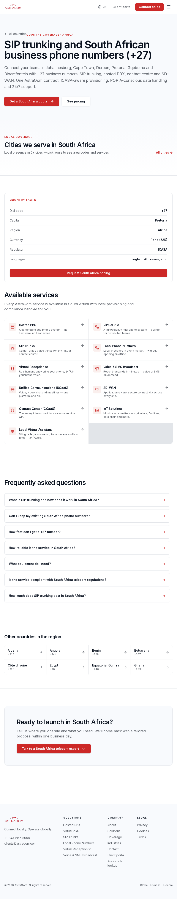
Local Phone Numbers (79, 843)
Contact (113, 849)
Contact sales (149, 7)
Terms (141, 837)
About (111, 825)
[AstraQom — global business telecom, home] (13, 6)
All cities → (164, 152)
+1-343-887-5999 (17, 838)
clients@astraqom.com (20, 843)
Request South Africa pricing (88, 273)
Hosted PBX (72, 825)
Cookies (143, 831)
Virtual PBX (71, 831)
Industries (114, 843)
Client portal (121, 7)
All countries (17, 34)
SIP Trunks (70, 837)
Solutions (113, 831)
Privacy (142, 825)
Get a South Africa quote (28, 101)
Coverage (114, 837)
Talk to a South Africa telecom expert (50, 748)
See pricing (76, 101)
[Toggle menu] (169, 7)
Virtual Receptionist (77, 849)
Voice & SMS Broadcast (80, 855)
